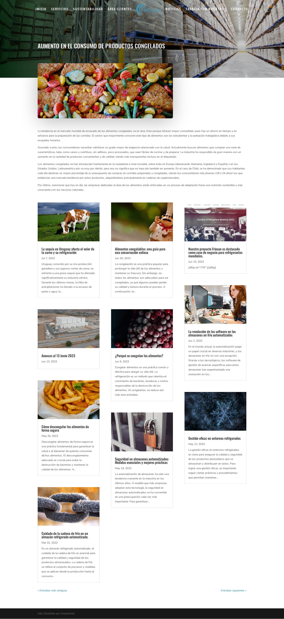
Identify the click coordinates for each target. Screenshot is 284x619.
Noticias (173, 9)
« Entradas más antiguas (52, 590)
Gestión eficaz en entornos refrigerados (214, 438)
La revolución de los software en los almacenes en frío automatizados (212, 333)
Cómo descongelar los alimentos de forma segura (65, 428)
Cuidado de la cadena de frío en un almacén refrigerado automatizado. (65, 535)
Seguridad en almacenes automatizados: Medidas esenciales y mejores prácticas (142, 460)
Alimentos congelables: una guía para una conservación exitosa (140, 250)
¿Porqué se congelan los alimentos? (139, 355)
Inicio (41, 9)
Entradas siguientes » (233, 590)
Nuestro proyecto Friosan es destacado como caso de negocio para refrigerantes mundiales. (215, 252)
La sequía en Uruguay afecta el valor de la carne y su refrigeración (68, 250)
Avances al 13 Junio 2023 (58, 355)
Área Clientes (120, 9)
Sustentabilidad (88, 9)
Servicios (59, 9)
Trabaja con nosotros (206, 9)
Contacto (239, 9)
